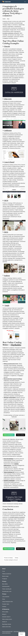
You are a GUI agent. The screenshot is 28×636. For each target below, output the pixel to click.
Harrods (7, 46)
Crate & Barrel (9, 162)
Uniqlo (7, 305)
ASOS (6, 200)
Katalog (16, 557)
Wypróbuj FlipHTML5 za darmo (11, 506)
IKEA (6, 232)
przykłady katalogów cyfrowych (11, 33)
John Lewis (8, 99)
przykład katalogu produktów (17, 517)
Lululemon (8, 130)
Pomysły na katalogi (8, 557)
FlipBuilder (16, 345)
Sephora (7, 276)
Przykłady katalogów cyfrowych (11, 559)
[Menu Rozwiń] (25, 1)
